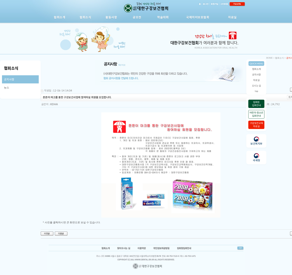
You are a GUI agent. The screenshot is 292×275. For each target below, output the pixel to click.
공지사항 (256, 74)
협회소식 (85, 17)
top (256, 91)
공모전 (137, 17)
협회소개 (59, 17)
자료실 (232, 17)
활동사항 (111, 17)
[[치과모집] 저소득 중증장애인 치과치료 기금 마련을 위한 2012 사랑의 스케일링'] (61, 233)
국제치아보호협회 (197, 17)
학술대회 (163, 17)
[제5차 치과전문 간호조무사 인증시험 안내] (47, 233)
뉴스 (6, 87)
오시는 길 (256, 85)
